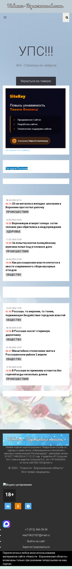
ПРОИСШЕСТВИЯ (17, 211)
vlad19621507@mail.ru (36, 535)
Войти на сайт (36, 541)
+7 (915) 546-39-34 (36, 529)
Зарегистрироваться (36, 547)
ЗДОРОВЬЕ (13, 231)
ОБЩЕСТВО (13, 274)
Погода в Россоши (17, 168)
